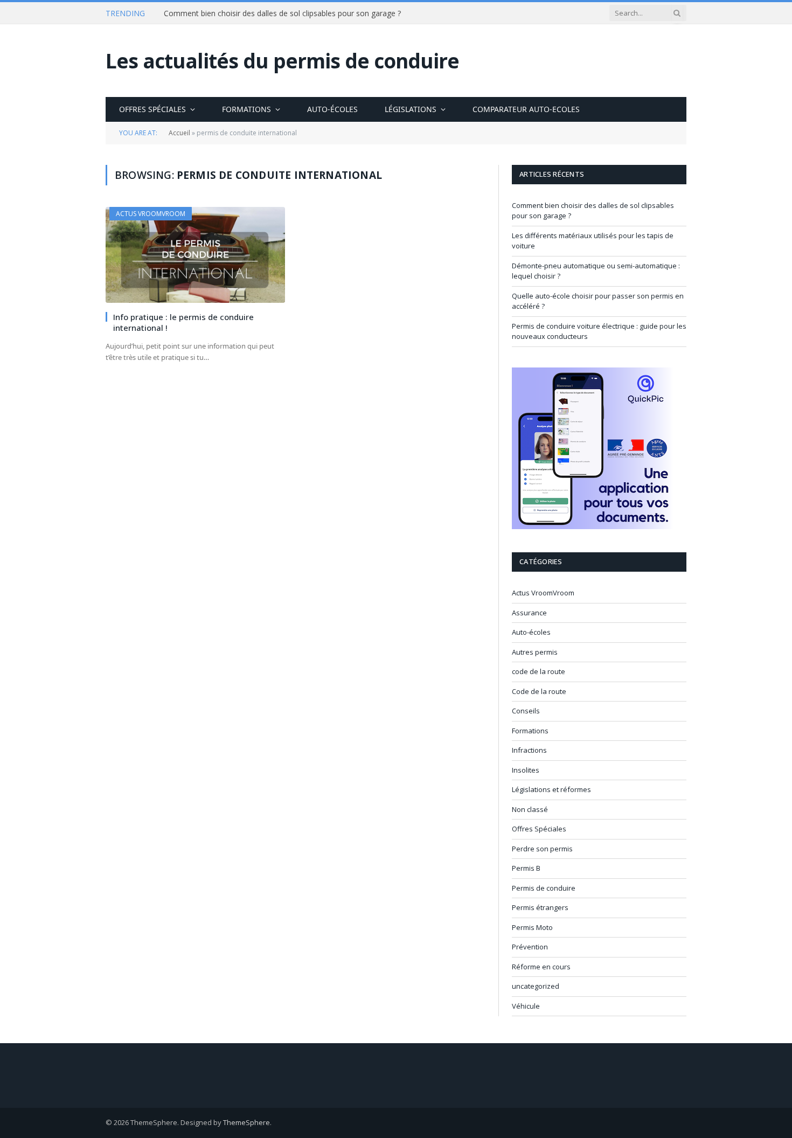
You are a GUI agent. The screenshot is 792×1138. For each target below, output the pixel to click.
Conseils (526, 711)
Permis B (526, 868)
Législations (410, 109)
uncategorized (535, 986)
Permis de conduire (543, 888)
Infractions (529, 750)
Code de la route (539, 691)
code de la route (538, 671)
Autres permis (535, 652)
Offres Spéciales (152, 109)
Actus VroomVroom (150, 213)
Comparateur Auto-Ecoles (526, 109)
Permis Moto (532, 927)
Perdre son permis (542, 849)
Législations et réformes (551, 789)
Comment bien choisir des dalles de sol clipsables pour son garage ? (282, 13)
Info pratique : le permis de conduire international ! (183, 322)
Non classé (530, 809)
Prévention (530, 947)
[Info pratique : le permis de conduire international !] (195, 254)
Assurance (529, 612)
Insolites (525, 770)
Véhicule (526, 1006)
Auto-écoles (332, 109)
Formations (246, 109)
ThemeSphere (246, 1122)
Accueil (179, 132)
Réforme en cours (541, 967)
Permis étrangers (540, 907)
